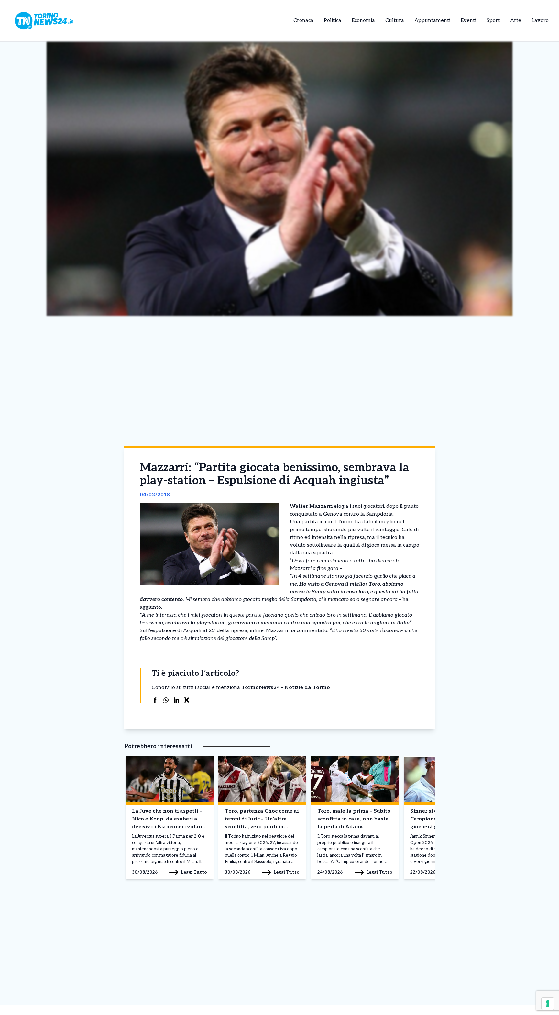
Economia (363, 20)
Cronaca (303, 20)
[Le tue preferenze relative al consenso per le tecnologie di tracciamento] (548, 1004)
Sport (493, 20)
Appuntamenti (432, 20)
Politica (332, 20)
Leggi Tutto (194, 872)
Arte (515, 20)
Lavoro (540, 20)
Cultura (394, 20)
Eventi (468, 20)
